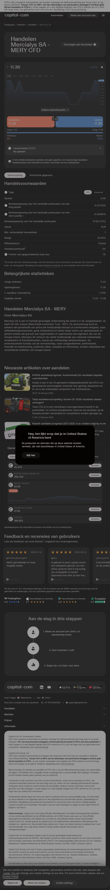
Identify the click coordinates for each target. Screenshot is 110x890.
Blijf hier (31, 455)
